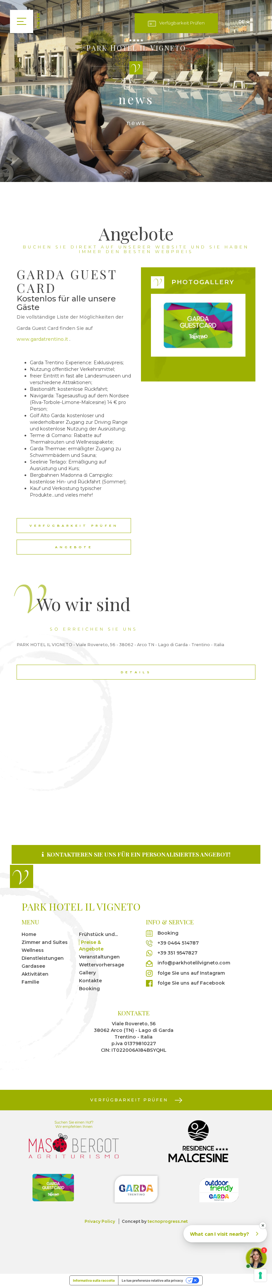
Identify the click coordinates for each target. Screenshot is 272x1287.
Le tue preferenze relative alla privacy (152, 1280)
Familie (30, 982)
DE (241, 21)
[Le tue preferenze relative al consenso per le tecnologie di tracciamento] (260, 1275)
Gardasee (33, 966)
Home (29, 934)
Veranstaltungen (99, 957)
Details (136, 672)
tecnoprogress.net (168, 1221)
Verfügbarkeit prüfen (182, 22)
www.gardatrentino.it (42, 339)
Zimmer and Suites (45, 942)
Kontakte (90, 981)
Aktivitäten (35, 974)
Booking (89, 989)
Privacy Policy (100, 1221)
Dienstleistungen (43, 958)
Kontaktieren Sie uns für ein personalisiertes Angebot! (138, 854)
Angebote (74, 547)
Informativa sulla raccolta (94, 1280)
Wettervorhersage (101, 965)
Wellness (33, 950)
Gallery (87, 973)
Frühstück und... (98, 934)
